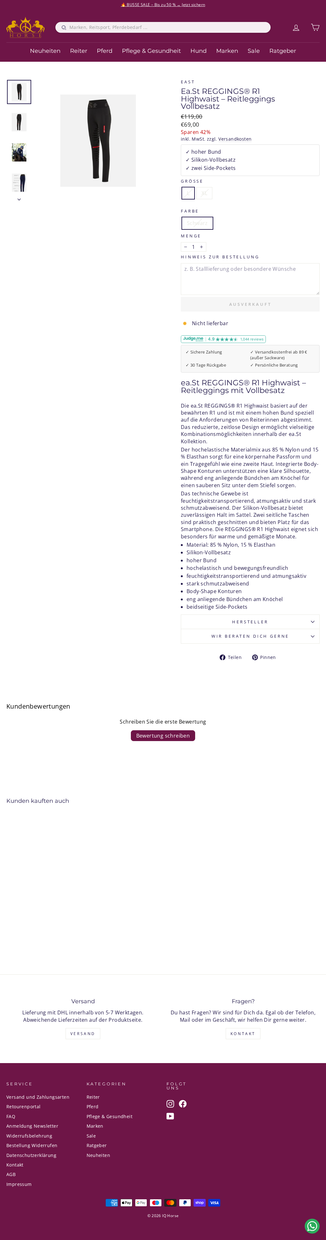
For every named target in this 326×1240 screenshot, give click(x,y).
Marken (227, 50)
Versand (83, 1033)
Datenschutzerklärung (31, 1155)
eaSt (188, 82)
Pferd (104, 50)
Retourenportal (23, 1106)
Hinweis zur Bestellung (220, 257)
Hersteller (250, 622)
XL (204, 193)
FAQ (10, 1116)
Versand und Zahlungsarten (37, 1097)
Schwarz (197, 223)
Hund (198, 50)
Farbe (190, 211)
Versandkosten (235, 139)
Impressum (19, 1184)
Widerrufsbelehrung (29, 1136)
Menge (191, 236)
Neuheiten (45, 50)
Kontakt (243, 1033)
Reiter (78, 50)
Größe (192, 181)
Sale (254, 50)
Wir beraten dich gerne (250, 636)
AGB (11, 1174)
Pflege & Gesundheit (151, 50)
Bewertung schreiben (163, 735)
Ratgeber (282, 50)
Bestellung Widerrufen (31, 1145)
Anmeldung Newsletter (32, 1126)
